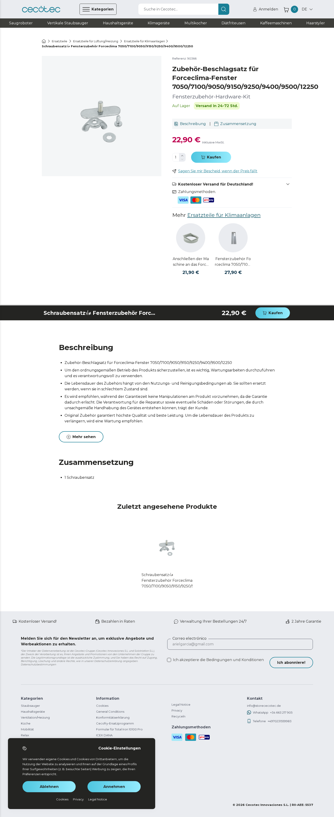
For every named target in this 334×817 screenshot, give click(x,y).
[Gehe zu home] (44, 41)
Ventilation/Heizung (35, 717)
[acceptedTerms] (169, 660)
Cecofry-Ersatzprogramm (115, 723)
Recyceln (178, 716)
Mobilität (27, 729)
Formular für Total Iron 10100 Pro (119, 729)
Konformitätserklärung (113, 717)
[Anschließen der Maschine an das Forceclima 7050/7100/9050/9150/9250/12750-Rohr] (190, 237)
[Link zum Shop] (41, 9)
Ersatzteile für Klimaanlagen (224, 215)
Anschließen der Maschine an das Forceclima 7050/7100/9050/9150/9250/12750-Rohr (191, 262)
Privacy (177, 710)
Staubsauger (30, 705)
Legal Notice (181, 704)
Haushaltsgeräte (33, 711)
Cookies (102, 705)
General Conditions (110, 711)
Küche (25, 723)
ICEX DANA (104, 735)
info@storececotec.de (264, 705)
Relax (25, 735)
